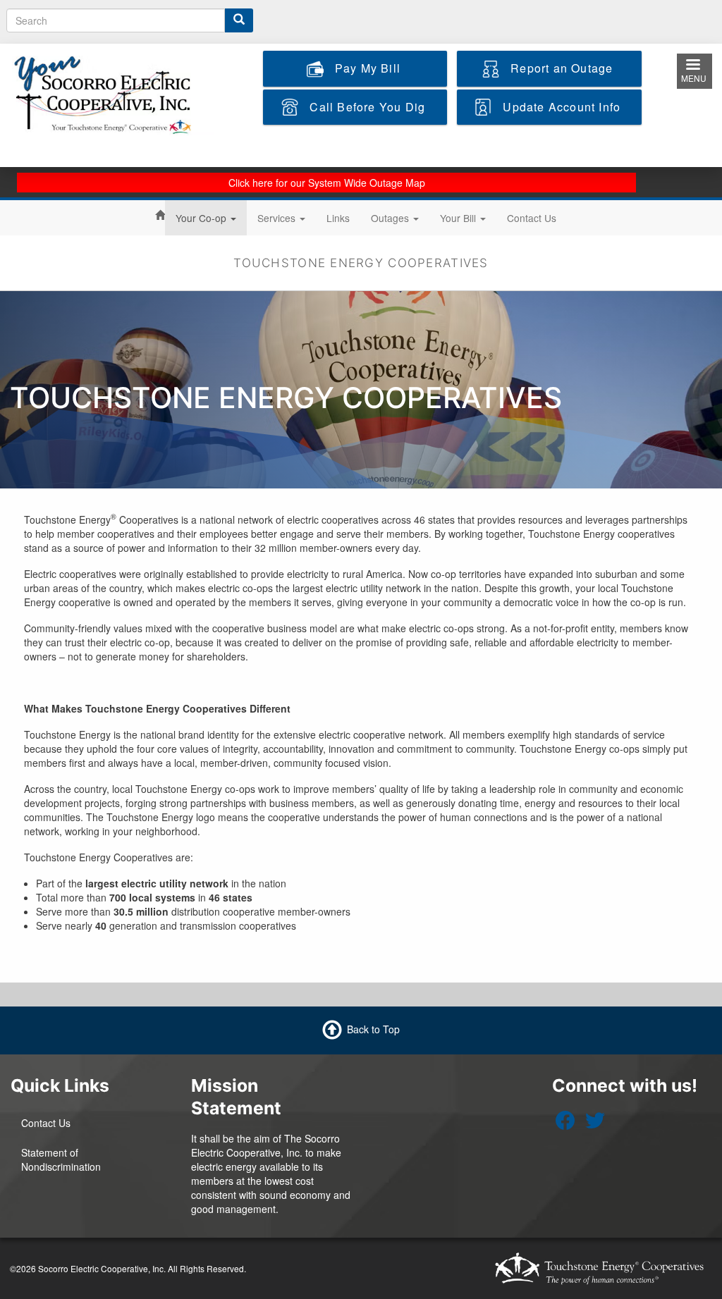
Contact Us (531, 218)
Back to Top (373, 1028)
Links (338, 218)
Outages (391, 218)
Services (277, 218)
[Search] (239, 20)
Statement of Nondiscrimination (61, 1159)
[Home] (113, 94)
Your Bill (459, 218)
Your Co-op (202, 218)
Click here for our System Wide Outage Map (326, 183)
